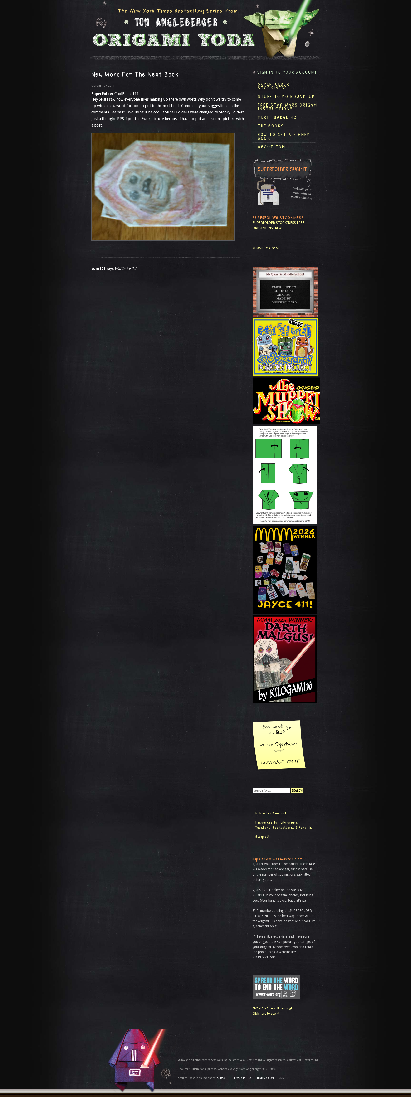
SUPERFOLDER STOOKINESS (274, 222)
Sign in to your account (287, 72)
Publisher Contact (270, 813)
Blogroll (262, 836)
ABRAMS (222, 1078)
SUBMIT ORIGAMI (266, 248)
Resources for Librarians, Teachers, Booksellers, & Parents (283, 824)
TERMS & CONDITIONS (270, 1078)
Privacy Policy (242, 1078)
